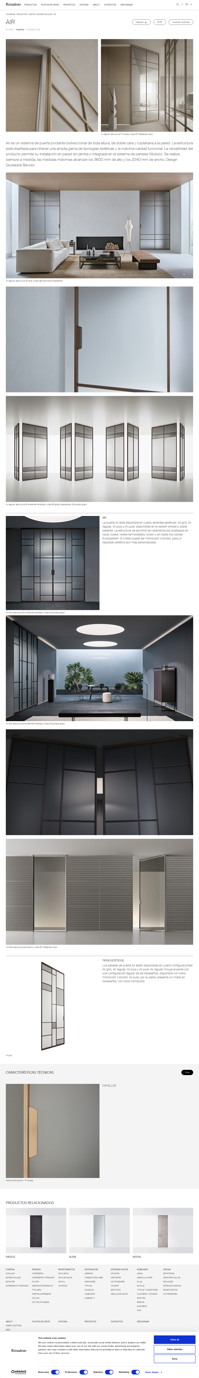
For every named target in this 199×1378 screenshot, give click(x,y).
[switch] (84, 1372)
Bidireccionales (44, 14)
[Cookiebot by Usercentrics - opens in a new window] (19, 1372)
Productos (30, 4)
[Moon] (163, 1233)
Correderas (37, 1273)
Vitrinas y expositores (147, 1290)
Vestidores (116, 1277)
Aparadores (89, 1282)
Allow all (174, 1339)
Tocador (115, 1286)
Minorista (62, 1286)
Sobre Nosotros (13, 1325)
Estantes (141, 1298)
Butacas (140, 1286)
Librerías (88, 1273)
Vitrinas (88, 1286)
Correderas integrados (17, 1286)
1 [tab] (184, 274)
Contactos (110, 4)
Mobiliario (142, 1269)
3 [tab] (189, 274)
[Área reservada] (182, 4)
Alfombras (142, 1306)
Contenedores (118, 1282)
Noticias (84, 4)
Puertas (32, 14)
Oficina (61, 1282)
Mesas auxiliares (144, 1277)
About (96, 4)
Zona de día (63, 1273)
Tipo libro (36, 1290)
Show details (151, 1372)
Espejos (140, 1302)
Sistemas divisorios (172, 1286)
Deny (174, 1359)
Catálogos (140, 22)
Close (187, 1072)
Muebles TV (89, 1298)
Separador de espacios (42, 1286)
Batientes (10, 1282)
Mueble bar (89, 1294)
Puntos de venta (50, 4)
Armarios (115, 1273)
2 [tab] (186, 274)
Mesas (139, 1273)
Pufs (139, 1310)
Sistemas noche (119, 1269)
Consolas (89, 1290)
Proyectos (69, 4)
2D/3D (159, 22)
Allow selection (175, 1349)
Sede (8, 1330)
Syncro (35, 1282)
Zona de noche (65, 1277)
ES (187, 4)
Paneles (36, 1269)
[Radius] (36, 1233)
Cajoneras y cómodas (147, 1294)
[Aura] (99, 1233)
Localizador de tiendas (181, 22)
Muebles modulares (93, 1277)
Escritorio (116, 1290)
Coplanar (10, 1273)
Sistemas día (91, 1269)
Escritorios (168, 1273)
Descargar (126, 4)
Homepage (10, 14)
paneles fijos (33, 29)
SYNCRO (10, 29)
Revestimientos (66, 1269)
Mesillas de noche (119, 1294)
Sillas (139, 1282)
